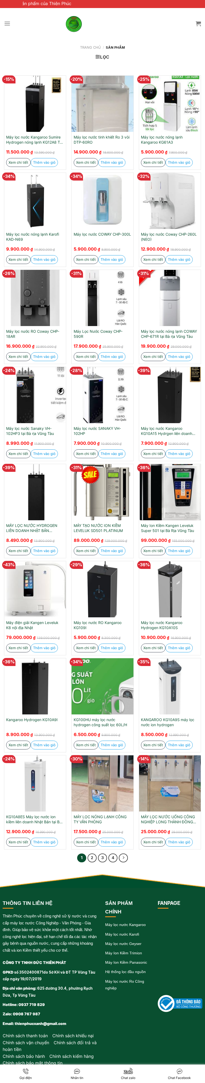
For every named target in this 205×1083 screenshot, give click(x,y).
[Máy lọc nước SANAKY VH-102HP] (102, 395)
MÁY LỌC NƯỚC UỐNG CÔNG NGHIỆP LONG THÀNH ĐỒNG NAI (168, 819)
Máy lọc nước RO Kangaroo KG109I (97, 625)
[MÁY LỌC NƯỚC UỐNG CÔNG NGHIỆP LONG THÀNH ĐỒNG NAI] (170, 783)
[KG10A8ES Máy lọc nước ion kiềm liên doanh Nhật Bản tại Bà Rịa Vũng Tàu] (35, 783)
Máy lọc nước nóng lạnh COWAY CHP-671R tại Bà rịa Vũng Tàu (169, 334)
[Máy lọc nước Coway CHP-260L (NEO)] (170, 201)
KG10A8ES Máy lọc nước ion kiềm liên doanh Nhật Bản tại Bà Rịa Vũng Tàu (34, 819)
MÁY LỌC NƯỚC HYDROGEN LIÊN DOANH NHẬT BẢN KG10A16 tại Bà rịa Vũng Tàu (31, 528)
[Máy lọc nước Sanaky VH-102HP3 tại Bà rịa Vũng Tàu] (35, 395)
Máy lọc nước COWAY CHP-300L (102, 234)
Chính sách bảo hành (24, 1056)
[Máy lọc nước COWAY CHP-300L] (102, 201)
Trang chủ (90, 47)
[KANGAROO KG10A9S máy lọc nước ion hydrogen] (170, 686)
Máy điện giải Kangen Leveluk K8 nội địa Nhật (32, 625)
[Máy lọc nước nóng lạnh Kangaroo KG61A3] (170, 104)
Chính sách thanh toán (25, 1035)
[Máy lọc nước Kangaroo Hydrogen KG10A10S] (170, 589)
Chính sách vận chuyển (26, 1042)
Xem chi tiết (18, 162)
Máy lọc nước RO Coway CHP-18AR (32, 334)
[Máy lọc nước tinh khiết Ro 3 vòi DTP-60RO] (102, 104)
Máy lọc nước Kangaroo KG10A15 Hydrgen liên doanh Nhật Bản (166, 431)
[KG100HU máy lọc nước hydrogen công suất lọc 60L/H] (102, 686)
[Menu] (7, 23)
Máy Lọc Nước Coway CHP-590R (98, 334)
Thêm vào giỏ (44, 162)
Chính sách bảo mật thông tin (32, 1063)
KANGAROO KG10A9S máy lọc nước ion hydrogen (167, 722)
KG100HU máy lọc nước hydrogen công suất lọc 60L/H (100, 722)
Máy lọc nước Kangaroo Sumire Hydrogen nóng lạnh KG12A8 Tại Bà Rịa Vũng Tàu (34, 140)
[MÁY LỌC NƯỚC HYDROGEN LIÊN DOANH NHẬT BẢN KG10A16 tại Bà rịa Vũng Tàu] (35, 492)
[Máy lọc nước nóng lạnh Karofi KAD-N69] (35, 201)
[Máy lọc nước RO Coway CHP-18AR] (35, 298)
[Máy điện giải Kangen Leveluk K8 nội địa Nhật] (35, 589)
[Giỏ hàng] (198, 23)
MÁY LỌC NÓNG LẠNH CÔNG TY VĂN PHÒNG (100, 819)
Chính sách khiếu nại (73, 1035)
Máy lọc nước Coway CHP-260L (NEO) (169, 237)
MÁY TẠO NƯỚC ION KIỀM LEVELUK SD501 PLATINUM (98, 528)
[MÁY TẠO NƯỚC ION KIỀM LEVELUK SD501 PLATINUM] (102, 492)
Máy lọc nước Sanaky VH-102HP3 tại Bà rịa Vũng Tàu (30, 431)
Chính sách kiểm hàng (71, 1056)
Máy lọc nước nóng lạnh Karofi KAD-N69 (32, 237)
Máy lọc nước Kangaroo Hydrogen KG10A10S (161, 625)
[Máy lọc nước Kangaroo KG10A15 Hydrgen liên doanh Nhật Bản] (170, 395)
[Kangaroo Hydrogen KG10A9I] (35, 686)
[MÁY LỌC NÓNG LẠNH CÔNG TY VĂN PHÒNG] (102, 783)
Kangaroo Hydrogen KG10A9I (32, 719)
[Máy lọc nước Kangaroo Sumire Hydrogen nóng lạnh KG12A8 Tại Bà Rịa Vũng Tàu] (35, 104)
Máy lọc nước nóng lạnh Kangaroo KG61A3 (162, 139)
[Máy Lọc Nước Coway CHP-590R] (102, 298)
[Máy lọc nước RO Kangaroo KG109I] (102, 589)
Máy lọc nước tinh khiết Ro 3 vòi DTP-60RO (101, 139)
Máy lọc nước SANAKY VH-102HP (97, 431)
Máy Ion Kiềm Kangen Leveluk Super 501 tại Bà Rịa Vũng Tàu (167, 528)
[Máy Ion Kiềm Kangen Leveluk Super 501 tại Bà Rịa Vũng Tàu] (170, 492)
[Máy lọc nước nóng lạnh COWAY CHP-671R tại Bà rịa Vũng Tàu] (170, 298)
